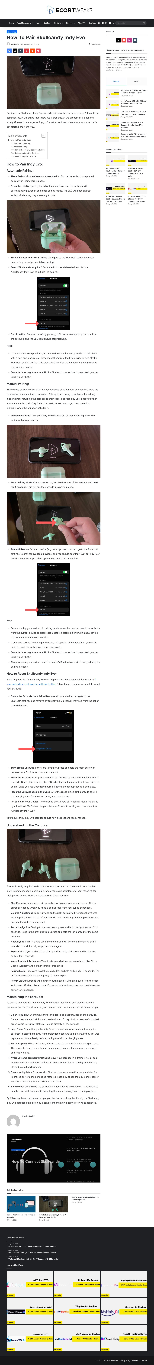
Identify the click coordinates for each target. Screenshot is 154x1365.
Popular (116, 81)
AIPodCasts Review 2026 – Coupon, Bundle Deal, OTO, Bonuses (132, 125)
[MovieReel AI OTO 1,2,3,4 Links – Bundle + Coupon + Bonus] (112, 93)
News (38, 23)
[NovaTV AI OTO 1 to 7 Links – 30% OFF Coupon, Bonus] (30, 1338)
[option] (53, 1158)
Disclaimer (135, 1361)
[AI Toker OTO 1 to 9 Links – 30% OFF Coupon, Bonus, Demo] (30, 1284)
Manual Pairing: (21, 147)
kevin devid (15, 44)
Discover (69, 23)
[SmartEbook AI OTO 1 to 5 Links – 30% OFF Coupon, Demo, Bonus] (30, 1311)
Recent (137, 81)
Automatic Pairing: (22, 143)
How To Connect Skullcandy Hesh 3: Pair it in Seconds (35, 1159)
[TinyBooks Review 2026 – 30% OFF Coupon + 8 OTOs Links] (77, 1311)
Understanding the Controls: (26, 153)
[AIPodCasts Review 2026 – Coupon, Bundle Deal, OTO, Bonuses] (112, 125)
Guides (47, 23)
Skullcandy (12, 32)
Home (11, 23)
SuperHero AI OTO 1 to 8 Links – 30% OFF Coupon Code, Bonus (137, 198)
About (98, 1361)
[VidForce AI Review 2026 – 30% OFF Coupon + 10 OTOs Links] (112, 115)
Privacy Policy (125, 1361)
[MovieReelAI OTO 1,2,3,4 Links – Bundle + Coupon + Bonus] (112, 104)
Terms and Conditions (110, 1361)
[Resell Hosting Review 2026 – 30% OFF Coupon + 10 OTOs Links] (124, 1338)
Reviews (57, 23)
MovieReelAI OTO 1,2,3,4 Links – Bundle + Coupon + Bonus (115, 170)
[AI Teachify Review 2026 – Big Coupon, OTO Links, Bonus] (77, 1284)
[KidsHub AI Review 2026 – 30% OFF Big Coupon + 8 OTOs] (124, 1311)
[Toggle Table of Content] (42, 136)
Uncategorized (18, 1149)
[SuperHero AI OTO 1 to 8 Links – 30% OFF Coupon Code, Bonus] (112, 137)
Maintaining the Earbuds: (25, 156)
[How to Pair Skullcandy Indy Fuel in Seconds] (21, 1204)
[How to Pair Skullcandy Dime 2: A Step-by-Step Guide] (53, 1204)
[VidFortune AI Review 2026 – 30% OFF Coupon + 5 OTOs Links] (77, 1338)
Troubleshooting (24, 23)
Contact (92, 23)
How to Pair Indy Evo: (20, 140)
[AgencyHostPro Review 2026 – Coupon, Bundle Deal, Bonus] (124, 1284)
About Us (82, 23)
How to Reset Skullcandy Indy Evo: (29, 150)
